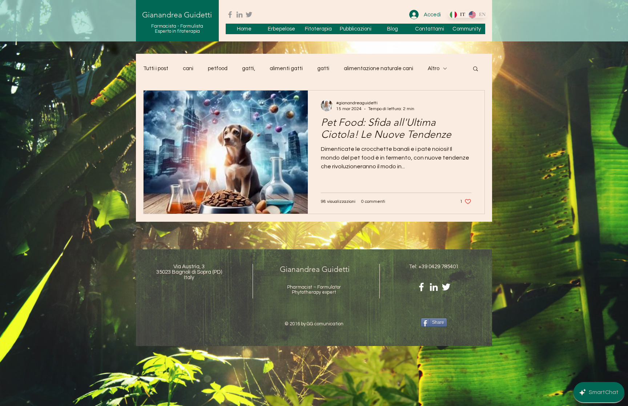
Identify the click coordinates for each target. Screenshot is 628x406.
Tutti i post (155, 68)
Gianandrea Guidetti (177, 14)
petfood (218, 68)
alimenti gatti (286, 68)
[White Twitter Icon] (446, 287)
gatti (323, 68)
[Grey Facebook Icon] (230, 14)
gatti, (248, 68)
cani (188, 68)
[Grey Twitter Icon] (249, 14)
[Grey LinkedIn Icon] (239, 14)
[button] (475, 69)
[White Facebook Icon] (421, 287)
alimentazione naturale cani (378, 68)
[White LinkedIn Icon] (433, 287)
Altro (433, 68)
